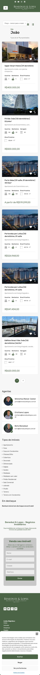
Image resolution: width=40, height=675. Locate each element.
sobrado (6, 486)
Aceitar (20, 657)
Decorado (6, 461)
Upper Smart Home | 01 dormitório (19, 66)
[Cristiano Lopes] (8, 418)
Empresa (7, 628)
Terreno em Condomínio (11, 495)
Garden (5, 470)
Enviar (20, 578)
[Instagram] (21, 1)
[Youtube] (18, 1)
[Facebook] (15, 1)
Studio (5, 489)
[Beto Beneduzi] (8, 432)
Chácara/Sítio (8, 454)
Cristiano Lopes (22, 412)
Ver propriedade (20, 58)
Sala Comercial (8, 482)
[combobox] (15, 23)
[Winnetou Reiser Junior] (8, 405)
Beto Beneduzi (21, 426)
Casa (5, 448)
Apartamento (8, 445)
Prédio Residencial (9, 479)
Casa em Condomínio (10, 451)
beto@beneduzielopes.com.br (25, 429)
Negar (20, 662)
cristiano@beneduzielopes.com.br (25, 416)
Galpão (5, 467)
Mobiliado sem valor (10, 476)
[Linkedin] (24, 1)
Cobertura (6, 457)
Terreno (6, 492)
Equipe (6, 630)
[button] (37, 634)
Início (5, 623)
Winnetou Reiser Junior (25, 399)
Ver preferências (20, 668)
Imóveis (6, 625)
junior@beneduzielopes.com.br (25, 402)
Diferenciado (7, 464)
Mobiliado (6, 473)
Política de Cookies (19, 672)
